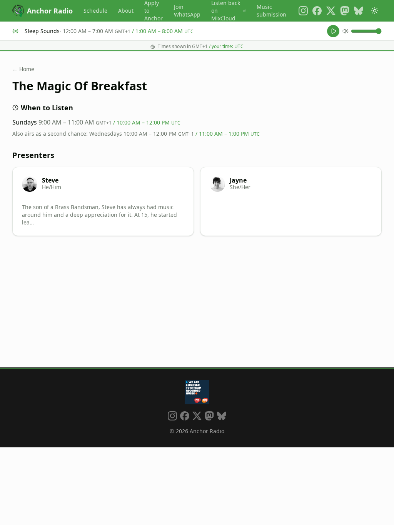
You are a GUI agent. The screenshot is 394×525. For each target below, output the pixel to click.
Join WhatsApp (187, 10)
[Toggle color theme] (375, 11)
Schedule (95, 10)
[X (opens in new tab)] (331, 11)
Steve (50, 180)
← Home (23, 69)
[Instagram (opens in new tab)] (303, 11)
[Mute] (345, 31)
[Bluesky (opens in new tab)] (358, 11)
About (126, 10)
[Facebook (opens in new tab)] (317, 11)
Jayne (238, 180)
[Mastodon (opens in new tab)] (345, 11)
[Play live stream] (333, 31)
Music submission (271, 10)
